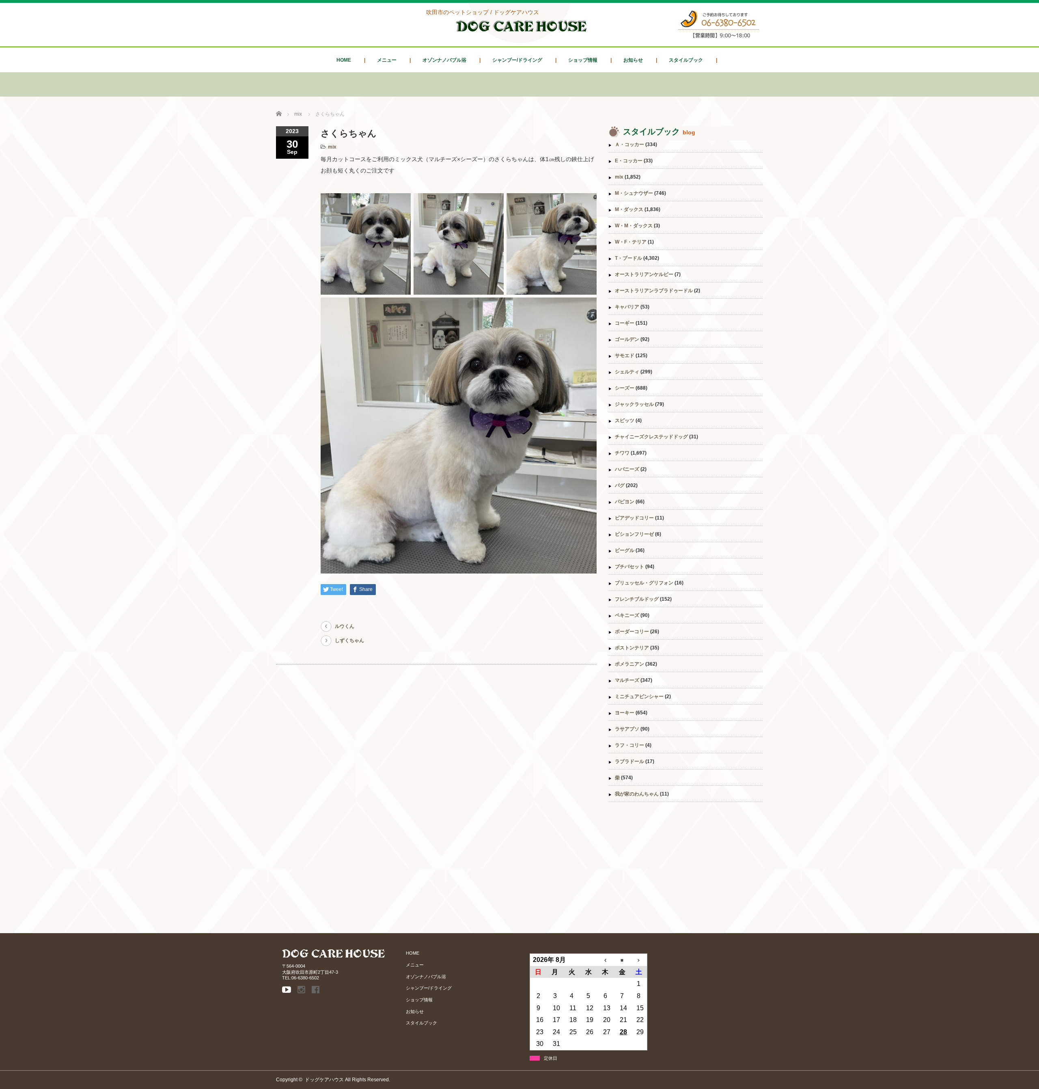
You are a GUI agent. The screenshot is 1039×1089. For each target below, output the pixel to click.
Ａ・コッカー (629, 144)
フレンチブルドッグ (637, 599)
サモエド (624, 355)
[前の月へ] (605, 960)
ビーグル (624, 550)
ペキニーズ (627, 615)
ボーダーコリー (632, 631)
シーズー (624, 388)
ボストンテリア (632, 648)
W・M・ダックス (634, 226)
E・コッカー (628, 161)
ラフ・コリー (629, 745)
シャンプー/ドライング (517, 60)
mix (332, 147)
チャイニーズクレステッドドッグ (651, 437)
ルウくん (344, 626)
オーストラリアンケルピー (644, 274)
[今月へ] (622, 960)
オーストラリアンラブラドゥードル (654, 290)
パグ (620, 485)
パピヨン (624, 502)
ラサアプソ (627, 729)
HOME (343, 60)
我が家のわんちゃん (637, 794)
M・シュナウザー (634, 193)
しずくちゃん (349, 640)
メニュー (387, 60)
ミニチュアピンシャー (639, 696)
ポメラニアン (629, 664)
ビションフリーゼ (634, 534)
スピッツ (624, 420)
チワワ (622, 453)
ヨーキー (624, 713)
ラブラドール (629, 761)
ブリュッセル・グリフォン (644, 583)
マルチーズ (627, 680)
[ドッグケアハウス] (522, 32)
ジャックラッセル (634, 404)
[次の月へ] (638, 960)
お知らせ (633, 60)
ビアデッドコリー (634, 518)
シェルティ (627, 372)
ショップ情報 (582, 60)
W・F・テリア (631, 242)
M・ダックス (629, 209)
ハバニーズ (627, 469)
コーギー (624, 323)
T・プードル (628, 258)
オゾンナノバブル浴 (444, 60)
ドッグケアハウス (324, 1080)
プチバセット (629, 566)
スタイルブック (686, 60)
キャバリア (627, 307)
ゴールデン (627, 339)
